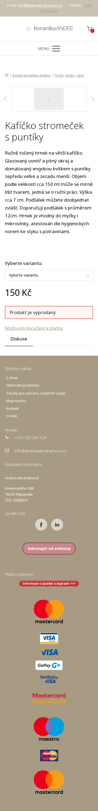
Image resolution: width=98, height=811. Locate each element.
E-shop (12, 377)
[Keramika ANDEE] (49, 29)
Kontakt (12, 408)
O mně (11, 416)
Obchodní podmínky (22, 385)
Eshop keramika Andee (31, 75)
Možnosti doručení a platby (34, 328)
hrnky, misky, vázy (69, 75)
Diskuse (18, 339)
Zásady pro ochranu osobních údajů (35, 393)
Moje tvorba (16, 400)
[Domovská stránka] (6, 75)
